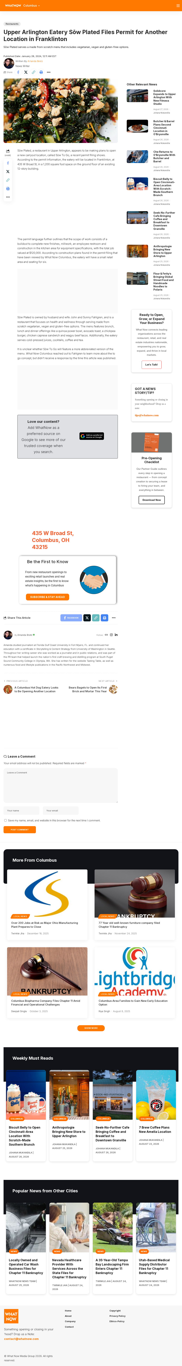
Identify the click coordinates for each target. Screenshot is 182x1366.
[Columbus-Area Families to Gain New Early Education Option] (135, 971)
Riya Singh (104, 1011)
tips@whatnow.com (147, 415)
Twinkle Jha (17, 933)
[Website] (106, 635)
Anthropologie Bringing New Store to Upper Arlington (162, 251)
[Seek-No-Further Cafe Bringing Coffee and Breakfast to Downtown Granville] (137, 217)
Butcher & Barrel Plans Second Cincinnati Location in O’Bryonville (163, 128)
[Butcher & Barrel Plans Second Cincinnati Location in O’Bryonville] (137, 126)
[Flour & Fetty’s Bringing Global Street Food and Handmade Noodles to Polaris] (137, 278)
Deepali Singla (19, 1011)
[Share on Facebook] (18, 72)
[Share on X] (25, 72)
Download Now (152, 499)
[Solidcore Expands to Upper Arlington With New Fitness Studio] (137, 95)
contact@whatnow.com (21, 1339)
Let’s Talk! (151, 364)
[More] (48, 72)
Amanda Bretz (35, 61)
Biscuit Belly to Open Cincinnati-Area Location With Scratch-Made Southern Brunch (164, 187)
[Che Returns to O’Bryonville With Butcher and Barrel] (137, 156)
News (14, 1251)
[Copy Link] (33, 72)
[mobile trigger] (179, 6)
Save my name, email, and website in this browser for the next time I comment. (54, 820)
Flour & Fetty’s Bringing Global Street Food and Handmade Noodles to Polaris (163, 281)
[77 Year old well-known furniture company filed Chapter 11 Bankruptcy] (135, 893)
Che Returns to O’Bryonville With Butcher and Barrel (164, 156)
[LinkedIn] (116, 635)
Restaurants (12, 24)
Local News (20, 916)
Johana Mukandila (161, 113)
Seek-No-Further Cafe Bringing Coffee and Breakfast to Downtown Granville (164, 220)
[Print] (41, 72)
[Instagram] (111, 635)
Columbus (17, 1119)
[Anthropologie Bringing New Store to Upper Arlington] (137, 251)
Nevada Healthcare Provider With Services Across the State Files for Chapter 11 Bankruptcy (69, 1268)
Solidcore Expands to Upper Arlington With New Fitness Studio (164, 97)
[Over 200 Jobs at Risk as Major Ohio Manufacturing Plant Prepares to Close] (47, 893)
